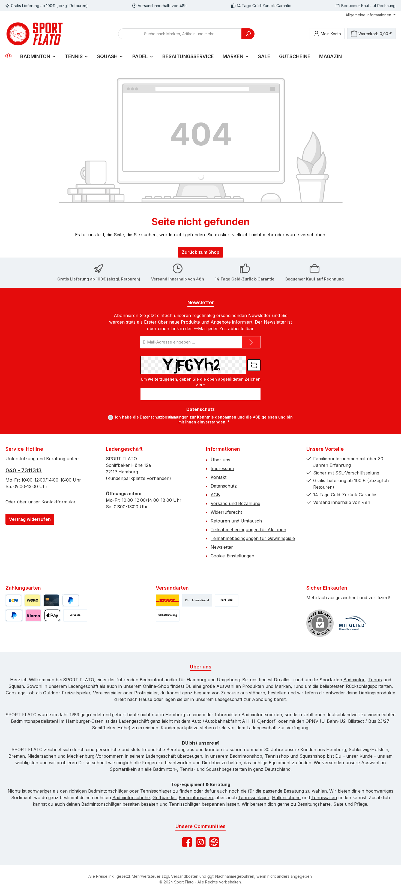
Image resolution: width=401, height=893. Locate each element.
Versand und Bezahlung (235, 503)
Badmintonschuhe (131, 797)
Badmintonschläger (108, 791)
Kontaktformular (58, 501)
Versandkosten (184, 876)
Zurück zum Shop (200, 252)
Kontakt (218, 477)
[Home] (10, 56)
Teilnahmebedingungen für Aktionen (248, 529)
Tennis (375, 679)
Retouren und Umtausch (236, 521)
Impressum (222, 468)
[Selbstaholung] (167, 615)
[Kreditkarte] (51, 600)
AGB (257, 417)
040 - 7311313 (23, 470)
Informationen (223, 449)
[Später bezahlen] (14, 615)
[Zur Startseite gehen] (35, 34)
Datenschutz (224, 486)
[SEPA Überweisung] (13, 600)
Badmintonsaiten (196, 797)
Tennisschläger (156, 791)
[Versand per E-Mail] (226, 600)
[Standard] (167, 600)
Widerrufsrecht (226, 512)
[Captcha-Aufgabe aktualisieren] (254, 365)
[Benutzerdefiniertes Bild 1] (352, 623)
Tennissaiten (324, 797)
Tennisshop (277, 756)
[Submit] (251, 342)
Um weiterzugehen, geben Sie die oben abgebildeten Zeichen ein (201, 382)
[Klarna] (33, 615)
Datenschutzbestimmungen (164, 417)
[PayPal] (70, 600)
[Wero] (32, 600)
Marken (283, 686)
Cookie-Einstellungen (232, 556)
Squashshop (312, 756)
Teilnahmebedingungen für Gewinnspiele (253, 538)
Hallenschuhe (286, 797)
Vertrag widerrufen (30, 519)
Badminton (354, 679)
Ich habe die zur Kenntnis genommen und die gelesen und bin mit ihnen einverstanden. (204, 419)
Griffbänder (164, 797)
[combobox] (180, 33)
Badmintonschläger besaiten (110, 804)
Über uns (220, 459)
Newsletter (222, 547)
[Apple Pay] (52, 615)
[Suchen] (248, 33)
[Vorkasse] (75, 615)
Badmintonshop (246, 756)
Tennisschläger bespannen (197, 804)
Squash (16, 686)
